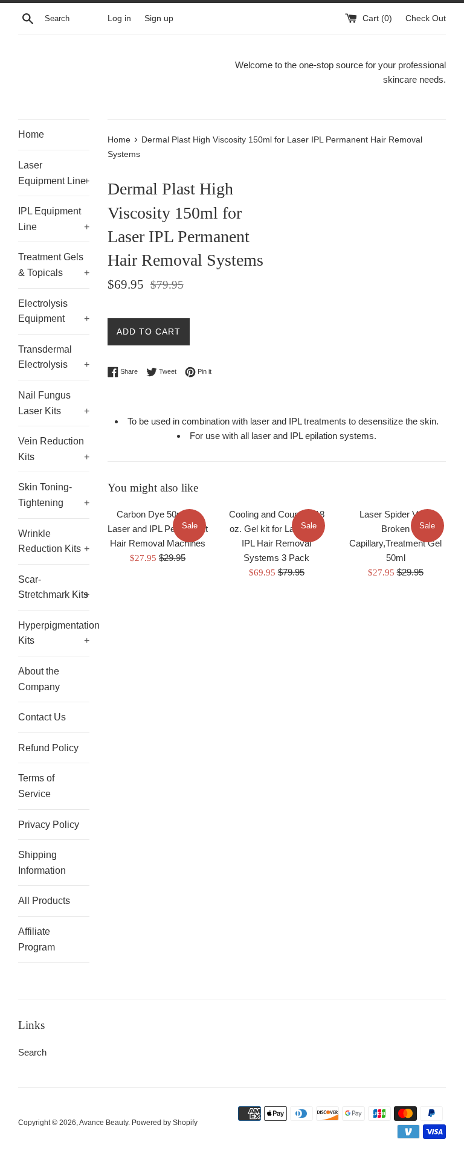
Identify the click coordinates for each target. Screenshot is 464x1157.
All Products (44, 901)
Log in (119, 18)
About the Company (39, 679)
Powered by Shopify (165, 1122)
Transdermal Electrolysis (53, 357)
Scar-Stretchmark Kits (53, 587)
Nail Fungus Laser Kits (53, 403)
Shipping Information (42, 863)
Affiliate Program (36, 939)
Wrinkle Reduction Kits (53, 541)
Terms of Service (36, 786)
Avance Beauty (103, 1122)
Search (32, 1052)
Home (31, 134)
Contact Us (42, 717)
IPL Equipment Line (53, 219)
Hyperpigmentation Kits (53, 633)
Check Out (425, 18)
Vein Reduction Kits (53, 449)
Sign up (158, 18)
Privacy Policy (48, 824)
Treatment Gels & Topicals (53, 265)
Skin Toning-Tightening (53, 495)
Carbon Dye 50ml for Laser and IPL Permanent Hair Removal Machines (158, 528)
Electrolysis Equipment (53, 311)
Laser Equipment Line (53, 173)
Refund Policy (48, 748)
